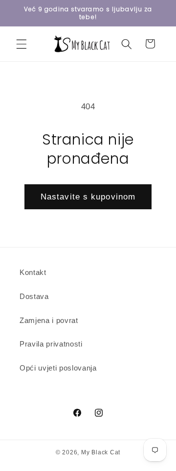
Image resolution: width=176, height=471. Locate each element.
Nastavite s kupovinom (88, 196)
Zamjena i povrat (49, 320)
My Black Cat (100, 452)
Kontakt (33, 272)
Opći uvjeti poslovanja (58, 368)
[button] (21, 43)
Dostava (34, 296)
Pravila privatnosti (51, 344)
